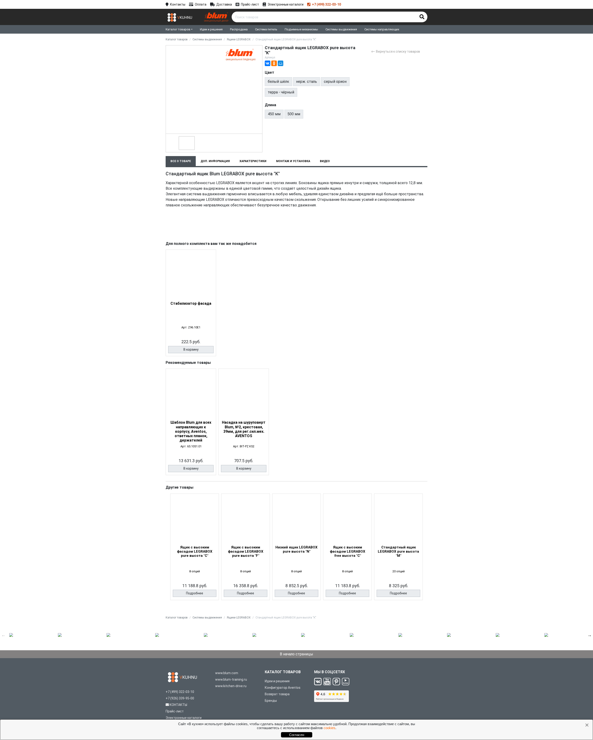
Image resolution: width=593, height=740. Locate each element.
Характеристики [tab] (253, 161)
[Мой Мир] (280, 63)
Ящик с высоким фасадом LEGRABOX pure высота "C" (194, 551)
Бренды (271, 700)
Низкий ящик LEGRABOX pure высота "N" (296, 549)
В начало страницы (296, 654)
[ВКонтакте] (267, 63)
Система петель (266, 29)
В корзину (191, 349)
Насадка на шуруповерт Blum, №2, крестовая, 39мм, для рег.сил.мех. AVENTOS (243, 429)
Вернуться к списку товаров (395, 51)
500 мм (293, 114)
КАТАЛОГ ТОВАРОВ (283, 672)
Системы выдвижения (341, 29)
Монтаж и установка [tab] (293, 161)
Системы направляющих (381, 29)
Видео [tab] (325, 161)
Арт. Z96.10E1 (190, 327)
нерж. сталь (306, 81)
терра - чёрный (281, 92)
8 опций (194, 571)
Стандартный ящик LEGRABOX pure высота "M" (398, 551)
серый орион (335, 81)
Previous (3, 635)
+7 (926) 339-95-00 (180, 698)
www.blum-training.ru (231, 679)
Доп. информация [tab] (215, 161)
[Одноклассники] (274, 63)
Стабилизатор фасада (190, 303)
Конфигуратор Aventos (282, 687)
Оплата (200, 4)
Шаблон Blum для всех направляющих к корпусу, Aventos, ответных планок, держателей (190, 431)
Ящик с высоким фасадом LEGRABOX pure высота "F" (245, 551)
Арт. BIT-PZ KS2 (243, 446)
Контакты (177, 4)
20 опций (398, 571)
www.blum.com (226, 673)
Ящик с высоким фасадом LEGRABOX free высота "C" (347, 551)
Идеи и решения (211, 29)
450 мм (274, 114)
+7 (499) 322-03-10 (326, 4)
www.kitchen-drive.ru (230, 686)
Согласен (296, 735)
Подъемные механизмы (301, 29)
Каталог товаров (178, 29)
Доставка (224, 4)
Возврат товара (277, 694)
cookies (329, 728)
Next (589, 635)
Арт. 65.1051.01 (191, 446)
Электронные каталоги (285, 4)
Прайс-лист (250, 4)
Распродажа (239, 29)
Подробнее (194, 593)
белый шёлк (278, 81)
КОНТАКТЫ (178, 705)
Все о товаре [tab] (180, 161)
